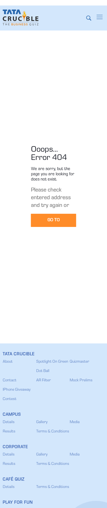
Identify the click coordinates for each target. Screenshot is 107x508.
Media (75, 422)
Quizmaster (79, 362)
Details (9, 422)
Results (9, 432)
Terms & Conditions (52, 432)
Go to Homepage (53, 222)
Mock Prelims (81, 380)
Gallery (41, 422)
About (8, 362)
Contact (9, 380)
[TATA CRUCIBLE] (20, 17)
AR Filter (43, 380)
